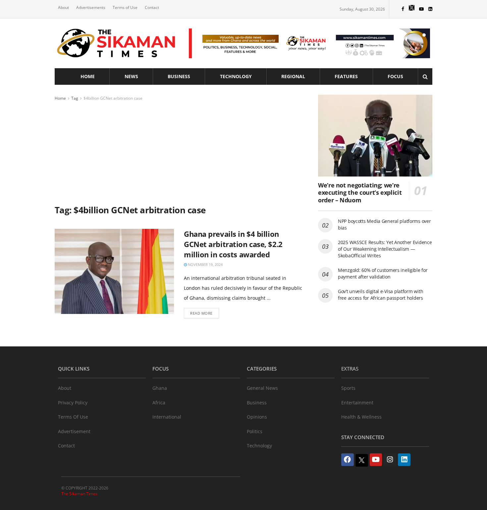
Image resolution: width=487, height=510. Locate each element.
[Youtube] (376, 459)
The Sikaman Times (79, 493)
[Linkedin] (404, 459)
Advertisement (74, 431)
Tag (74, 98)
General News (262, 388)
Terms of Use (125, 7)
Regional (293, 76)
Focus (395, 76)
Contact (152, 7)
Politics (254, 431)
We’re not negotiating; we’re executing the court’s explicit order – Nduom (360, 192)
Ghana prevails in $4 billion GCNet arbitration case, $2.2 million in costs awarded (233, 244)
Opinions (257, 417)
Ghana (159, 388)
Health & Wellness (361, 417)
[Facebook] (347, 459)
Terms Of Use (73, 417)
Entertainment (357, 402)
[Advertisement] (179, 151)
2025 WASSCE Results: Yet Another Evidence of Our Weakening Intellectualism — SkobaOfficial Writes (385, 248)
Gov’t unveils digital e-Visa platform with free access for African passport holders (380, 294)
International (166, 417)
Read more (201, 313)
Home (88, 76)
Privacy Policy (72, 402)
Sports (348, 388)
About (63, 7)
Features (346, 76)
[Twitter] (361, 460)
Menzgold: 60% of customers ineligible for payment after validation (383, 273)
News (131, 76)
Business (179, 76)
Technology (236, 76)
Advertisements (90, 7)
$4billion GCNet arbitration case (112, 98)
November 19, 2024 (205, 264)
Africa (158, 402)
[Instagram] (390, 459)
